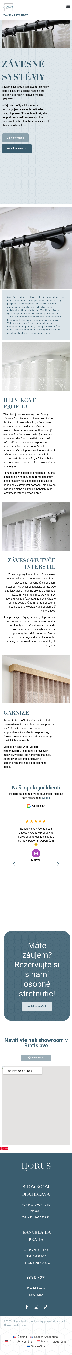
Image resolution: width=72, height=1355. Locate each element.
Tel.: (25, 1263)
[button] (36, 3)
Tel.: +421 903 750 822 (36, 1217)
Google (46, 797)
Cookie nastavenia (15, 1325)
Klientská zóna (36, 1288)
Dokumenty (36, 1294)
